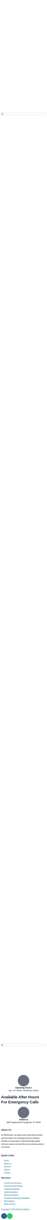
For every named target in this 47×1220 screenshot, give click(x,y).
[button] (23, 7)
